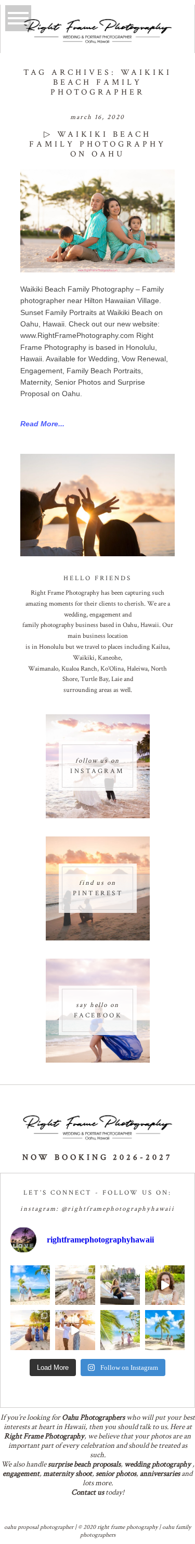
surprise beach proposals (84, 1464)
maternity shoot (67, 1473)
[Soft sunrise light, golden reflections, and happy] (75, 1330)
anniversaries (160, 1473)
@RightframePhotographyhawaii (118, 1209)
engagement (21, 1473)
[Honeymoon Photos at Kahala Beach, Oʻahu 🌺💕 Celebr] (120, 1330)
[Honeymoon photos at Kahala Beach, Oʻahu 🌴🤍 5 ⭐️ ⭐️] (30, 1285)
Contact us (87, 1492)
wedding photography (157, 1464)
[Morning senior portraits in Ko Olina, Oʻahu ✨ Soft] (120, 1285)
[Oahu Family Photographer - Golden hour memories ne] (30, 1330)
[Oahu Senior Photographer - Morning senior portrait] (165, 1285)
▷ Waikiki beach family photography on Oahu (97, 144)
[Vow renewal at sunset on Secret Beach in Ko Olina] (75, 1285)
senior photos (116, 1473)
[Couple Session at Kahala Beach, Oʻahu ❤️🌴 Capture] (165, 1330)
